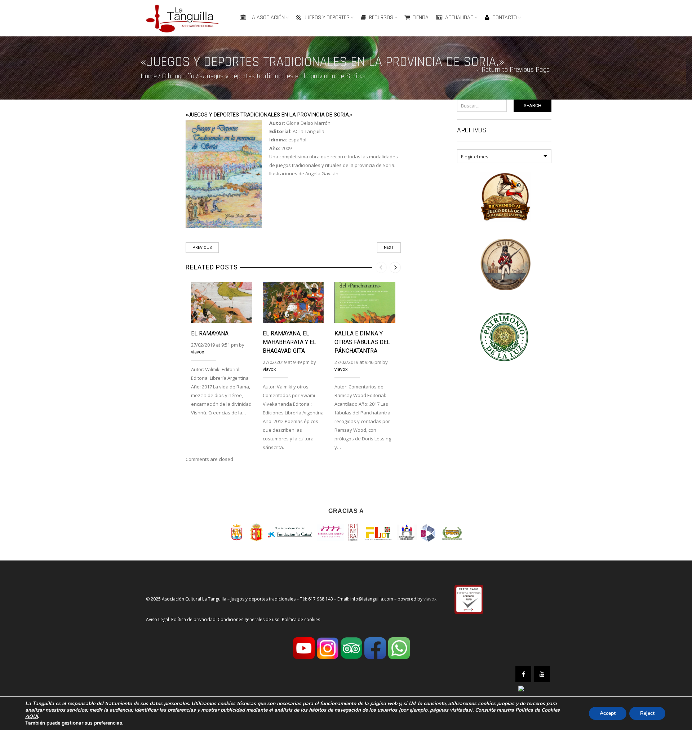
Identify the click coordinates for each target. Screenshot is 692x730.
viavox (197, 352)
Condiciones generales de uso (249, 619)
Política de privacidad (193, 619)
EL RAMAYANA (210, 333)
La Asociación (267, 17)
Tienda (421, 17)
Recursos (381, 17)
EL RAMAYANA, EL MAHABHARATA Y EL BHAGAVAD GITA (289, 342)
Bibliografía (178, 76)
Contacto (504, 17)
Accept (608, 713)
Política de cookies (301, 619)
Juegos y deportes (327, 17)
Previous (202, 247)
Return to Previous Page (516, 69)
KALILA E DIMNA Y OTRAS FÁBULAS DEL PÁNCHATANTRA (362, 342)
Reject (647, 713)
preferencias (108, 723)
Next (389, 247)
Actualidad (459, 17)
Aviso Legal (157, 619)
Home (149, 76)
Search (532, 105)
